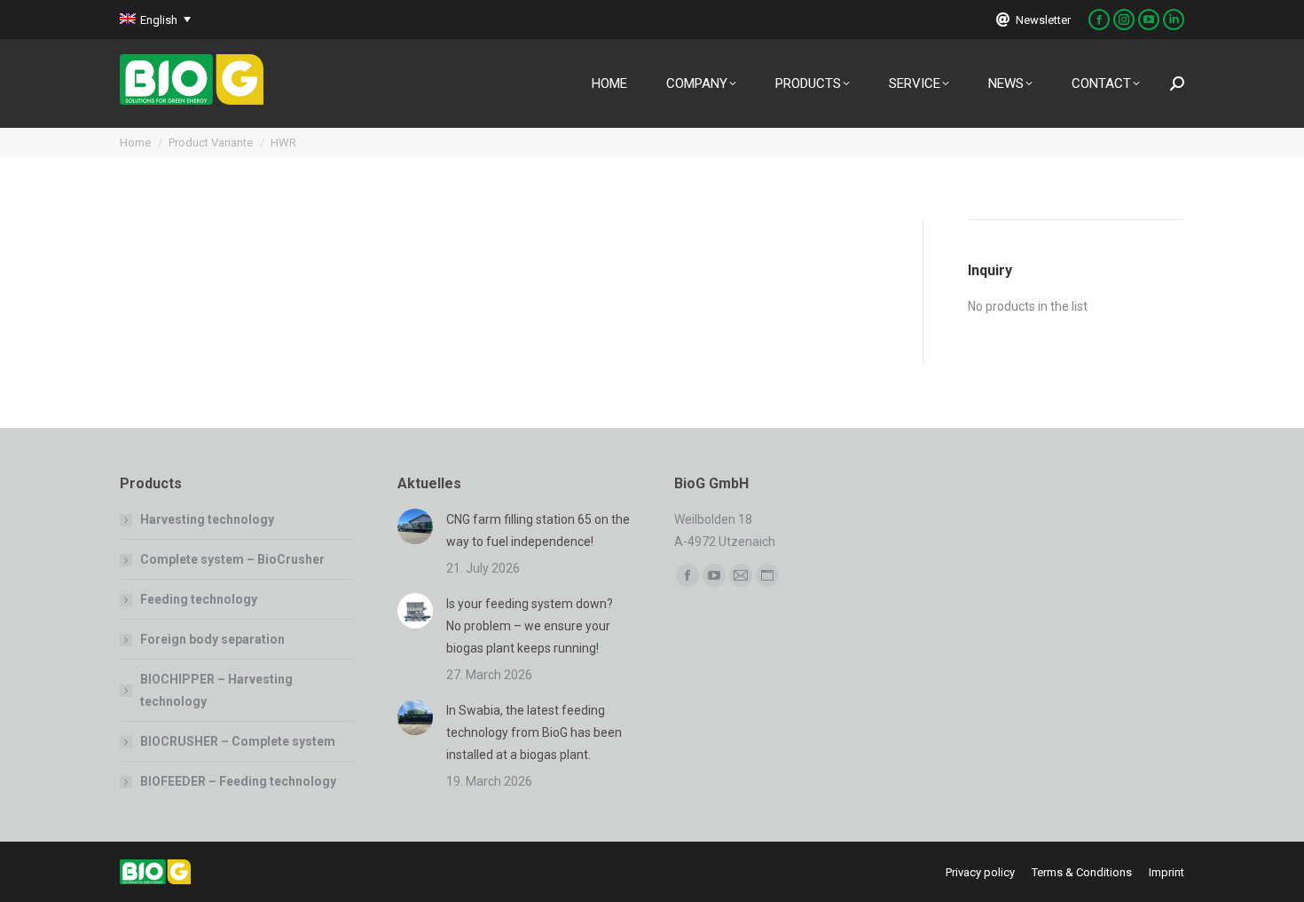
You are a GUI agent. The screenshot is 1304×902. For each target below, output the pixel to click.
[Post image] (415, 526)
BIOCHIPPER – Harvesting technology (216, 690)
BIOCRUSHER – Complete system (237, 741)
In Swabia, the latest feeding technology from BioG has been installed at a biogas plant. (534, 732)
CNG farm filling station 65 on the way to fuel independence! (538, 530)
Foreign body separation (212, 639)
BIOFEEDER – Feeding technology (238, 781)
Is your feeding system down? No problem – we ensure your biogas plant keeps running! (529, 626)
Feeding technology (198, 599)
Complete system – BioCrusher (232, 559)
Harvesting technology (207, 519)
